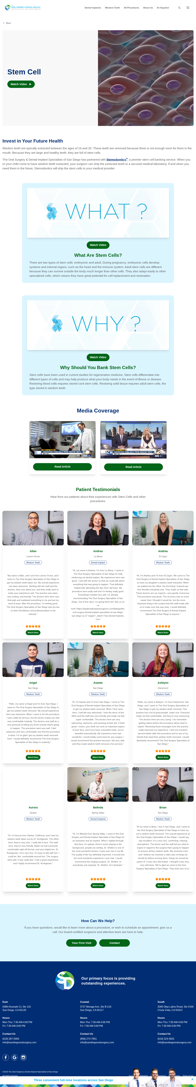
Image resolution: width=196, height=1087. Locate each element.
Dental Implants (93, 7)
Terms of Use (188, 1076)
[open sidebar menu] (187, 8)
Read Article (62, 466)
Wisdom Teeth (112, 7)
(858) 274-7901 (88, 1038)
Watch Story (33, 633)
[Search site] (179, 8)
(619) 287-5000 (10, 1038)
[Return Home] (23, 8)
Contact (114, 942)
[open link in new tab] (5, 1057)
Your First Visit (81, 942)
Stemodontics (117, 159)
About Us (148, 7)
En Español (163, 7)
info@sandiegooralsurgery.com (19, 1042)
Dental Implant (98, 562)
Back (8, 23)
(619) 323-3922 (166, 1038)
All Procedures (131, 7)
